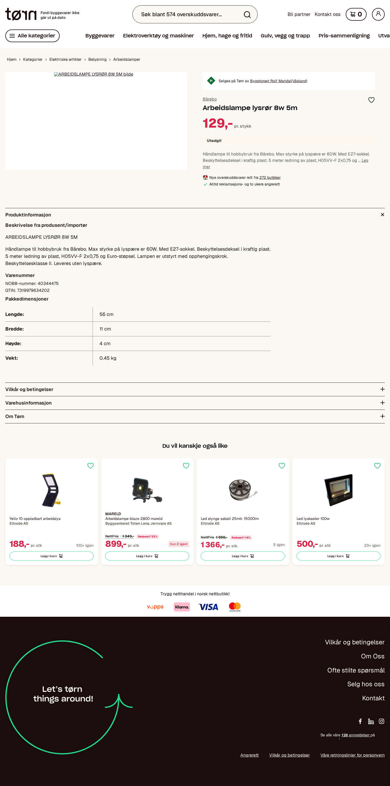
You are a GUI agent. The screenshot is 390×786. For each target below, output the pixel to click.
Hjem (11, 59)
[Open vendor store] (211, 81)
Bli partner (299, 14)
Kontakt (373, 698)
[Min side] (378, 14)
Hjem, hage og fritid (227, 36)
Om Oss (373, 656)
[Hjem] (20, 14)
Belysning (97, 59)
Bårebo (210, 99)
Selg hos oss (366, 684)
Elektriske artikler (65, 59)
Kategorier (33, 59)
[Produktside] (52, 490)
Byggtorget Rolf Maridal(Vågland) (278, 81)
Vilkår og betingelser (355, 642)
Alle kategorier (36, 36)
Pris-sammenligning (344, 36)
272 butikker (270, 177)
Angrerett (249, 755)
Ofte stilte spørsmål (356, 670)
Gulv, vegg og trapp (285, 36)
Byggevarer (100, 36)
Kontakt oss (327, 14)
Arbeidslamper (126, 59)
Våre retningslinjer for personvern (352, 755)
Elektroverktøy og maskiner (158, 36)
